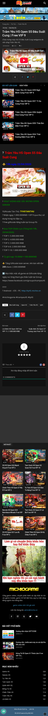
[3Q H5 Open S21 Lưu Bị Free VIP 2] (12, 523)
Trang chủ (5, 24)
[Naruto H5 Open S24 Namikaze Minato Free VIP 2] (12, 501)
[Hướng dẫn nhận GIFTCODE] (8, 634)
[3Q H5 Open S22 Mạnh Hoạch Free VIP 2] (12, 456)
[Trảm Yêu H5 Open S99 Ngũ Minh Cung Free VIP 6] (8, 93)
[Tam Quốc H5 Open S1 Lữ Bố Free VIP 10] (35, 501)
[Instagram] (17, 616)
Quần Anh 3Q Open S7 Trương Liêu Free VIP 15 (36, 330)
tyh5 (41, 305)
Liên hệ (31, 709)
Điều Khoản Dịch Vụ (20, 709)
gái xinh (32, 605)
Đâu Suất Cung (14, 305)
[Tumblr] (24, 616)
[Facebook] (11, 616)
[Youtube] (36, 616)
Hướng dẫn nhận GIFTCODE (26, 631)
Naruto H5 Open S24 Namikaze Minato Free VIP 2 (12, 512)
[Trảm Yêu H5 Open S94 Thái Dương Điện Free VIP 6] (8, 137)
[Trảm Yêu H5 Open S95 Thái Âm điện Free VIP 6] (8, 126)
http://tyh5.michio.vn (31, 290)
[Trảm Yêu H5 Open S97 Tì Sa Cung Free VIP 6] (8, 104)
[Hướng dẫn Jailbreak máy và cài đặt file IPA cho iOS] (8, 645)
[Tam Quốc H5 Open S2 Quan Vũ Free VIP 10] (35, 456)
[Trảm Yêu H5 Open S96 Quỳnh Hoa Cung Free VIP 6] (8, 115)
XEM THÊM (23, 85)
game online (17, 605)
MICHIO (30, 713)
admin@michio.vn (31, 610)
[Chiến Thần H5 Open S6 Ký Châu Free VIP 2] (35, 523)
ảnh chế (26, 605)
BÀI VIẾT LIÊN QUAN (9, 85)
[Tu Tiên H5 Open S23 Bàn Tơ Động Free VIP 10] (35, 479)
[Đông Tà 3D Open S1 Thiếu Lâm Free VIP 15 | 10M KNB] (8, 656)
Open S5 (24, 305)
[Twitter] (30, 616)
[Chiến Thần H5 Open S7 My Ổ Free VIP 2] (12, 479)
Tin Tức (13, 24)
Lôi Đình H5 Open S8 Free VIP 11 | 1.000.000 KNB (12, 330)
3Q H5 (5, 462)
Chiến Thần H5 (7, 485)
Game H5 (5, 95)
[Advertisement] (24, 419)
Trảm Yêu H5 (22, 24)
